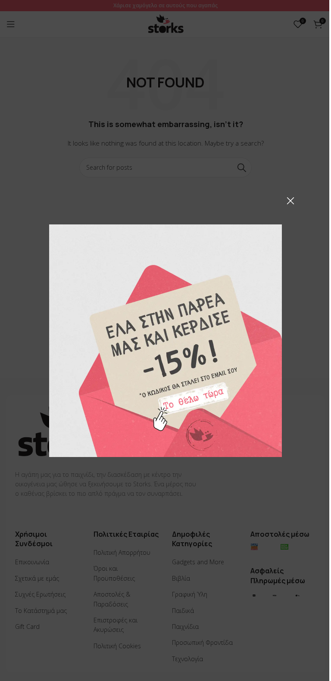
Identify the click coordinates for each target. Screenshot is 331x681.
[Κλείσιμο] (290, 200)
